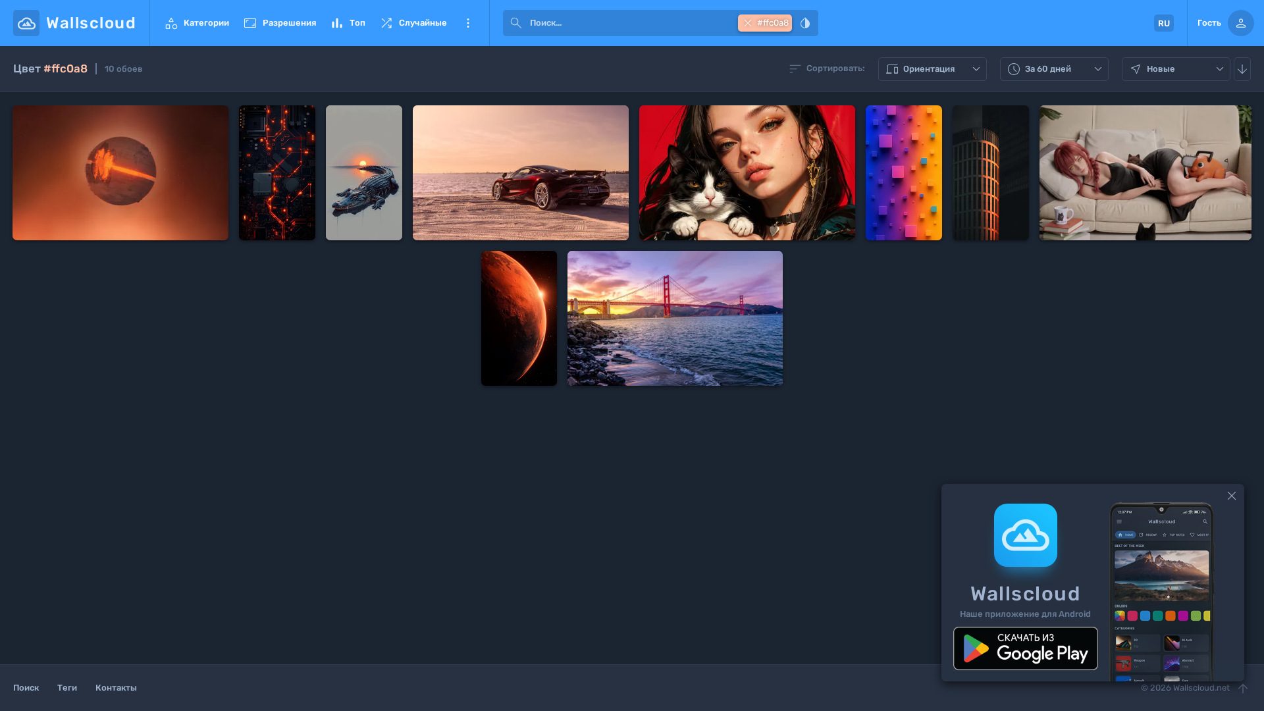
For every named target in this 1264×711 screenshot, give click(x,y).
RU (1164, 23)
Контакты (116, 688)
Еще (468, 23)
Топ (347, 23)
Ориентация (934, 69)
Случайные (413, 23)
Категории (196, 23)
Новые (1178, 69)
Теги (67, 688)
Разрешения (279, 23)
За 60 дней (1056, 69)
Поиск (26, 688)
